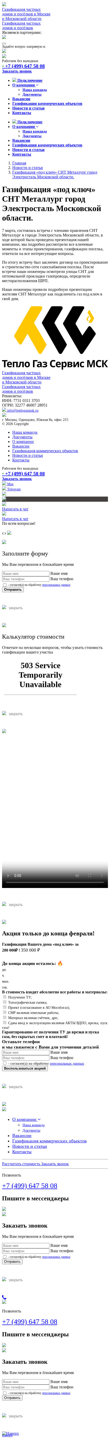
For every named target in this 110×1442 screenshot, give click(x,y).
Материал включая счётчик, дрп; (33, 1018)
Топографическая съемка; (27, 1002)
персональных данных (56, 585)
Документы (32, 94)
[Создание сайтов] (4, 494)
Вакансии (21, 99)
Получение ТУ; (20, 997)
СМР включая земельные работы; (33, 1013)
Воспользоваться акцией (25, 1068)
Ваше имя (59, 573)
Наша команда (35, 90)
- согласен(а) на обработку (38, 585)
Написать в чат (15, 509)
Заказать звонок (17, 71)
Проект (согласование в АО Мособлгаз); (39, 1008)
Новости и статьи (28, 108)
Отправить (13, 589)
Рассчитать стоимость (21, 1164)
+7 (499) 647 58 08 (23, 66)
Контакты (21, 113)
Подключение (29, 80)
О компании (24, 85)
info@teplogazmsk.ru (22, 410)
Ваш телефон (61, 579)
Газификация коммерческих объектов (47, 103)
